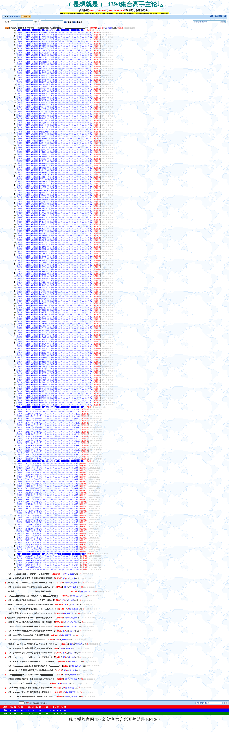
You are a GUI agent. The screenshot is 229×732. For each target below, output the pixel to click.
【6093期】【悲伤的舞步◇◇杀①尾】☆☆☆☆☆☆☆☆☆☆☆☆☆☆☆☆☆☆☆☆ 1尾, (47, 551)
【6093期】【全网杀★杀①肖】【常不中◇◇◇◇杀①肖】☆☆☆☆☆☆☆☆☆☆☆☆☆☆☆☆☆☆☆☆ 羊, (54, 114)
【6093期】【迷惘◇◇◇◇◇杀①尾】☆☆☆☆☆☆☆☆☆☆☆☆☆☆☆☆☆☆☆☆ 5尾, (47, 533)
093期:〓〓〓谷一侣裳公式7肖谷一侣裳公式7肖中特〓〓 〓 (29, 688)
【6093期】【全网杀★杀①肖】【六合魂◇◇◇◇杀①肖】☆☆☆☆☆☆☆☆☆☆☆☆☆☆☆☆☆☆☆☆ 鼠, (54, 308)
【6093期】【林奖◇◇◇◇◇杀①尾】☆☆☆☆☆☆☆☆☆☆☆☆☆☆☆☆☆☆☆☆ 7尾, (47, 466)
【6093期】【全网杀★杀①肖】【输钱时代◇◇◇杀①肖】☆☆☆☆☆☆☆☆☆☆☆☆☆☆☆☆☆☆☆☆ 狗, (54, 233)
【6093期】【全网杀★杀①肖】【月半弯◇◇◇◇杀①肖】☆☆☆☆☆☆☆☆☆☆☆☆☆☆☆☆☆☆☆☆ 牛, (54, 260)
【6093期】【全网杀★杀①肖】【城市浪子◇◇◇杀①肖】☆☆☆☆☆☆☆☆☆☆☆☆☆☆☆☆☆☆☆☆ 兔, (54, 32)
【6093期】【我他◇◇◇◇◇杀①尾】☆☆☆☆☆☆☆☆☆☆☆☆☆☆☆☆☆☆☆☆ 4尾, (47, 479)
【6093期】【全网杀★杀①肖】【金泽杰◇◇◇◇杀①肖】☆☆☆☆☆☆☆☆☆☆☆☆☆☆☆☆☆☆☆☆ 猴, (54, 129)
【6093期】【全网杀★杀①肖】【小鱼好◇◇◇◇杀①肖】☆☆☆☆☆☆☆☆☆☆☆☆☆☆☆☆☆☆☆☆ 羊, (54, 211)
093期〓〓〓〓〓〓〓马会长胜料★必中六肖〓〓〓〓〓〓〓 (29, 626)
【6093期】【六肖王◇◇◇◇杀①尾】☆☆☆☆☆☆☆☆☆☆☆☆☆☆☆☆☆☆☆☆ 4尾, (47, 515)
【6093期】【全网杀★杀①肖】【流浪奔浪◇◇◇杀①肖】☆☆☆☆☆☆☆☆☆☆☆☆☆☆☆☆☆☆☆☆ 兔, (54, 154)
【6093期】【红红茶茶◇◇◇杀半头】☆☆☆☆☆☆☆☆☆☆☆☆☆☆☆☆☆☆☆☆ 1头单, (48, 432)
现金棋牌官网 (81, 719)
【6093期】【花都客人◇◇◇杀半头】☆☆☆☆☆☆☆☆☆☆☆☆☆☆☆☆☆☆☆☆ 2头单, (48, 425)
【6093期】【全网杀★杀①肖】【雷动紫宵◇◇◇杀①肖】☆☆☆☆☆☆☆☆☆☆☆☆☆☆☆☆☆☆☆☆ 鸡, (54, 393)
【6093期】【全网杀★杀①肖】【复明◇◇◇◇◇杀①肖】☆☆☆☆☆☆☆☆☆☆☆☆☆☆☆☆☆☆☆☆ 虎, (54, 285)
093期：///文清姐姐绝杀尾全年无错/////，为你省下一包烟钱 (29, 600)
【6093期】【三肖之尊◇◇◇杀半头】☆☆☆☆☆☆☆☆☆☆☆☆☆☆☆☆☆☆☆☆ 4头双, (48, 439)
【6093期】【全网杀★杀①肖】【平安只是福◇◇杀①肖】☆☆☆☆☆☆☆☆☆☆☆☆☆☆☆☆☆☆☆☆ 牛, (54, 310)
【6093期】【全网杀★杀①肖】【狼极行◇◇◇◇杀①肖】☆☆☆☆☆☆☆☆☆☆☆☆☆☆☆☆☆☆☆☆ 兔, (54, 294)
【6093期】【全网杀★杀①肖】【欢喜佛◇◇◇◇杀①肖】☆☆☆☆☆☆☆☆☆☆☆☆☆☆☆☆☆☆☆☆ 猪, (54, 208)
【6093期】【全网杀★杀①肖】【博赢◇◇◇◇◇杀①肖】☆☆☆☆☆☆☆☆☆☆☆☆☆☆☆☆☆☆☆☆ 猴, (54, 78)
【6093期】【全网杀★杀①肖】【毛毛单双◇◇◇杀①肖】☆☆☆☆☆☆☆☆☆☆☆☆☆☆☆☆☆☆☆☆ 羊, (54, 254)
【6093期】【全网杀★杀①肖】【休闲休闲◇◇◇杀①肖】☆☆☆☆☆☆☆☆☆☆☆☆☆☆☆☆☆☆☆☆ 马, (54, 321)
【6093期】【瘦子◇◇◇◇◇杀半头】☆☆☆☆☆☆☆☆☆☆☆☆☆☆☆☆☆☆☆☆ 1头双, (48, 430)
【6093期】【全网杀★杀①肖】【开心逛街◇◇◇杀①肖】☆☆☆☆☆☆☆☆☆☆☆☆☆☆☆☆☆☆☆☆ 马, (54, 344)
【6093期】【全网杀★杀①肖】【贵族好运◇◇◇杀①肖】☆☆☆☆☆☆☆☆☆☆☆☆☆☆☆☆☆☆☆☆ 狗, (54, 247)
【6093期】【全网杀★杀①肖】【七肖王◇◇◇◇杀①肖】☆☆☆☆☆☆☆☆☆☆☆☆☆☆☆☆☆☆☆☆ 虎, (54, 292)
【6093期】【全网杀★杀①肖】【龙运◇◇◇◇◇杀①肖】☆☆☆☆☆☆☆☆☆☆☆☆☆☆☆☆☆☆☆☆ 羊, (54, 348)
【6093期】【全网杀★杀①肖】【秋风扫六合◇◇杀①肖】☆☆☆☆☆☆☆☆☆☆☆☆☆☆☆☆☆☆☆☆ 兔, (54, 380)
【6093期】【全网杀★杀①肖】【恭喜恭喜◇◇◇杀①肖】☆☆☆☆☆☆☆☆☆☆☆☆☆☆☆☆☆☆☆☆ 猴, (54, 80)
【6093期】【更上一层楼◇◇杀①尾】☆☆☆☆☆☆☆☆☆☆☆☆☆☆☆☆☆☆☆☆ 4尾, (47, 488)
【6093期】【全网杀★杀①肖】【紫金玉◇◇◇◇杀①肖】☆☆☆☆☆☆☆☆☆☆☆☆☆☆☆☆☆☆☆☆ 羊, (54, 371)
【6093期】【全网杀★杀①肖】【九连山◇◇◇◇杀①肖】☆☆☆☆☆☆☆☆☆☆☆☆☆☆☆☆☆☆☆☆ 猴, (54, 202)
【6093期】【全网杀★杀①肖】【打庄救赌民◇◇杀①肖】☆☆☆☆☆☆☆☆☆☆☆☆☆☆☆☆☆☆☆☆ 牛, (54, 278)
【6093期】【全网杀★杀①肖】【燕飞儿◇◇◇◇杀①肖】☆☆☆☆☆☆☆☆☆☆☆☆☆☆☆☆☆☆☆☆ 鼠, (54, 242)
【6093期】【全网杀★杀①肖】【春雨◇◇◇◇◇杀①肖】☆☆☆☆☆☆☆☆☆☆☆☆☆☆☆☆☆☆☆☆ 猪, (54, 287)
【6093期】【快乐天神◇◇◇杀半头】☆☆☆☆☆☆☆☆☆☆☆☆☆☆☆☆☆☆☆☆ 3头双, (48, 434)
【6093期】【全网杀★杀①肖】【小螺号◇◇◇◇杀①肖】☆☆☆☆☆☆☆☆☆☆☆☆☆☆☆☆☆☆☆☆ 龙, (54, 342)
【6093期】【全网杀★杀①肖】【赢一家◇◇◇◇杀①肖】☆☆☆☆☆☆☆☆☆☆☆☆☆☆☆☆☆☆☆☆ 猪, (54, 326)
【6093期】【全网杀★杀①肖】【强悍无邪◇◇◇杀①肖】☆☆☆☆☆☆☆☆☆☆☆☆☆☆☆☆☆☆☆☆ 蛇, (54, 120)
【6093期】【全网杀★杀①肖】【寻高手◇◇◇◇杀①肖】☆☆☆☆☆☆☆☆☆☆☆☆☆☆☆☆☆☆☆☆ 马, (54, 73)
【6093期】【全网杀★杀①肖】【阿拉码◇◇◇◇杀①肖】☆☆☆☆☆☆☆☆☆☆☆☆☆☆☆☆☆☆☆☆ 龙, (54, 166)
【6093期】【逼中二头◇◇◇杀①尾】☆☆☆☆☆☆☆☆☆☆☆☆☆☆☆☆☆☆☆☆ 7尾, (47, 527)
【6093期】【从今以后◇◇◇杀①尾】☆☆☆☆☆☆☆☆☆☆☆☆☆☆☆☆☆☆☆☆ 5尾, (47, 511)
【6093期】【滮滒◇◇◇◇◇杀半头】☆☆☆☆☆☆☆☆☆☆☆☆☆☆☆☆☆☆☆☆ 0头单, (48, 452)
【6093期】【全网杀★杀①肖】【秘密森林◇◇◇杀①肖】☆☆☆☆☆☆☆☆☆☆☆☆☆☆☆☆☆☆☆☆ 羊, (54, 272)
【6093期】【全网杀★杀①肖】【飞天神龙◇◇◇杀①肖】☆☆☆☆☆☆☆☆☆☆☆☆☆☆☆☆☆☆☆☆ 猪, (54, 215)
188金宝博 (104, 719)
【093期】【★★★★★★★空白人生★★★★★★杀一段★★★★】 (33, 644)
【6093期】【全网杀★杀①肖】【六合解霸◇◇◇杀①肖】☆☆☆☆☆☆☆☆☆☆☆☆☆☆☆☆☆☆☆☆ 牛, (54, 87)
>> (17, 703)
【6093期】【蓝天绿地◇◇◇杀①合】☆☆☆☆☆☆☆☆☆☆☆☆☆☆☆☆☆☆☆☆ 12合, (47, 556)
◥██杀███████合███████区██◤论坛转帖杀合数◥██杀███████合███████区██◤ (51, 554)
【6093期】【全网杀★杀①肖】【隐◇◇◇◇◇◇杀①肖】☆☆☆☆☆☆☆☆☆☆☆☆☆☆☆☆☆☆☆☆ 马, (54, 39)
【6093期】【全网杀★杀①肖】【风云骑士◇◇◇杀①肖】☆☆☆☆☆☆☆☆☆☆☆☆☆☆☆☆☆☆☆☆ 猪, (54, 123)
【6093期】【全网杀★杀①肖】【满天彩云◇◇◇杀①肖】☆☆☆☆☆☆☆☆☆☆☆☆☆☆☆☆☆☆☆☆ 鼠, (54, 355)
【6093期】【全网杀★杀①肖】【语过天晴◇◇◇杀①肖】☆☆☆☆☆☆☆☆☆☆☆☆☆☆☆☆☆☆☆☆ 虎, (54, 263)
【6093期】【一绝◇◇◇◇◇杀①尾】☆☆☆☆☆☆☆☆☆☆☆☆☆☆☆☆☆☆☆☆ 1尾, (47, 549)
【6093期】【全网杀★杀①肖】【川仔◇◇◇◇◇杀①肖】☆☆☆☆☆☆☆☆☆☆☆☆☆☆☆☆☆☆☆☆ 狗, (54, 107)
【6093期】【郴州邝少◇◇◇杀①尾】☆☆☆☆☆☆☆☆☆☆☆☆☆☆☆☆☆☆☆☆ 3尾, (47, 500)
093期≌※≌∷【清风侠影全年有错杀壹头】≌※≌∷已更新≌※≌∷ (31, 609)
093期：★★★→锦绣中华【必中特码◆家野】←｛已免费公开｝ (31, 661)
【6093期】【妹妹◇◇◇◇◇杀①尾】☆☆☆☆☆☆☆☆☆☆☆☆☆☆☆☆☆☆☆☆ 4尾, (47, 490)
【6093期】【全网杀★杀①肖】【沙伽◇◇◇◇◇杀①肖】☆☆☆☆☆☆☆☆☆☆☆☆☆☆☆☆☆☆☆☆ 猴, (54, 265)
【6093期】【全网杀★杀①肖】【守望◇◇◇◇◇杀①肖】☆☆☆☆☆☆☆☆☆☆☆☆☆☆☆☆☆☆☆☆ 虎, (54, 231)
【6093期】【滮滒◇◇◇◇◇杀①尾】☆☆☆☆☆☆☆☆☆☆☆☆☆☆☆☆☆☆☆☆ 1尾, (47, 540)
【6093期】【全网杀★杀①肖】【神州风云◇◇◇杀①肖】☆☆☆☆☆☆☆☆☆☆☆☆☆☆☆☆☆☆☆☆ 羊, (54, 206)
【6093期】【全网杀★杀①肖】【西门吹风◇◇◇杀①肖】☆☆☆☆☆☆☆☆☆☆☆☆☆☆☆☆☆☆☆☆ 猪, (54, 57)
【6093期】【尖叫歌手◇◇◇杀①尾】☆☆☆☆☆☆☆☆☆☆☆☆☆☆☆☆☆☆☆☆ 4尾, (47, 522)
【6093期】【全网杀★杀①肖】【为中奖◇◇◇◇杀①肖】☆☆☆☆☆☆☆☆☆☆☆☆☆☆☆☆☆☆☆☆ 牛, (54, 290)
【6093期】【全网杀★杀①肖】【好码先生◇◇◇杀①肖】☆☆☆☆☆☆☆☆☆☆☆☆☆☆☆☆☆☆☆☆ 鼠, (54, 186)
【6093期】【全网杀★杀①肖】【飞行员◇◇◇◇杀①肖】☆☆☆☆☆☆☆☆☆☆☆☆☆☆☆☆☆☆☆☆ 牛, (54, 50)
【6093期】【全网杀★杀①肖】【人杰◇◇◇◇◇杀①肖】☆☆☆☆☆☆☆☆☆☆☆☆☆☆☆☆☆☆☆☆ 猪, (54, 41)
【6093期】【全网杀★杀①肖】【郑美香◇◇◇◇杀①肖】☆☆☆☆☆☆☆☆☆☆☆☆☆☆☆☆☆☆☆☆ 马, (54, 303)
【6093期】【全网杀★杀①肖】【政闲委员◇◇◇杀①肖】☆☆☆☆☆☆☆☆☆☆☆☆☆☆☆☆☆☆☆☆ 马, (54, 157)
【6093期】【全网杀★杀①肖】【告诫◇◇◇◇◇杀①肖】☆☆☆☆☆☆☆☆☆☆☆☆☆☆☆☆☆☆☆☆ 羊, (54, 317)
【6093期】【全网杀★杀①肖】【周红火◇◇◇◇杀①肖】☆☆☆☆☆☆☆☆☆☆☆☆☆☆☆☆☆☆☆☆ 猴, (54, 195)
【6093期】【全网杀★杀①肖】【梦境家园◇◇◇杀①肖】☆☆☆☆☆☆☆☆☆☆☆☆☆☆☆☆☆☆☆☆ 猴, (54, 238)
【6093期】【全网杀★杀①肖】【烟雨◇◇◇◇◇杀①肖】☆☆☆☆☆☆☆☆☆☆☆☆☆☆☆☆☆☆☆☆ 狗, (54, 143)
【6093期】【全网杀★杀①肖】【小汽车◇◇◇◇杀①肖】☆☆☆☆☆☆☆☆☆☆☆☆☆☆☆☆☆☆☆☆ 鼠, (54, 37)
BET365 (153, 719)
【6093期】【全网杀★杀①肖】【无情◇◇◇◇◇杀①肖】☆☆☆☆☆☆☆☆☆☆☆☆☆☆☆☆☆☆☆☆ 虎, (54, 258)
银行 (225, 16)
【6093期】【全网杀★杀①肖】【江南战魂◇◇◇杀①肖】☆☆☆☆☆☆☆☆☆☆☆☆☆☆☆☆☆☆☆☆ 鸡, (54, 236)
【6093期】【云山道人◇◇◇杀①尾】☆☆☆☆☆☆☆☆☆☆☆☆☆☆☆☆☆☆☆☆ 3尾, (47, 468)
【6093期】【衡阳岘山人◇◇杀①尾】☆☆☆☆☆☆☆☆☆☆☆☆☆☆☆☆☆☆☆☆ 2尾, (47, 506)
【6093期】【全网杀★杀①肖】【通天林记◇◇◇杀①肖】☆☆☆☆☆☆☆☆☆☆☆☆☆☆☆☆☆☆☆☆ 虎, (54, 375)
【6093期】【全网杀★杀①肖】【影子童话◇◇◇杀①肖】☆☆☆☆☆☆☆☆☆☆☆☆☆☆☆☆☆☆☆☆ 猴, (54, 249)
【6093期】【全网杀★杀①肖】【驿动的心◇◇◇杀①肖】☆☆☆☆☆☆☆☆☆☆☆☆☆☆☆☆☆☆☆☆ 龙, (54, 69)
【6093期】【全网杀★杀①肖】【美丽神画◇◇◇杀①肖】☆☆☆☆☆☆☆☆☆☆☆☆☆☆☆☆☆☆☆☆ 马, (54, 396)
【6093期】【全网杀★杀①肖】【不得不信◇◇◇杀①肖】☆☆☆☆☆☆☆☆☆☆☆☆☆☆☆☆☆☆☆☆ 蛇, (54, 369)
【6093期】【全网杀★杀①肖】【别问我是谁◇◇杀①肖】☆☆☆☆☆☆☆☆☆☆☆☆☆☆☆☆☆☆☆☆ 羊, (54, 190)
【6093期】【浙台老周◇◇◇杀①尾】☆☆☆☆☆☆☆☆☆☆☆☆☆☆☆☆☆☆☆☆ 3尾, (47, 481)
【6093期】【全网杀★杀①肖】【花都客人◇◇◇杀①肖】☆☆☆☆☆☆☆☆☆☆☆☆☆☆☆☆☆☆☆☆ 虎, (54, 60)
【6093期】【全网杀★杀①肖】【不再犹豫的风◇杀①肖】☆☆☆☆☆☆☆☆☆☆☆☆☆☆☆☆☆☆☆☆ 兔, (54, 179)
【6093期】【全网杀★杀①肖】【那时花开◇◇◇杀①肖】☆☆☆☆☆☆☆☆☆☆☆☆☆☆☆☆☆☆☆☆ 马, (54, 89)
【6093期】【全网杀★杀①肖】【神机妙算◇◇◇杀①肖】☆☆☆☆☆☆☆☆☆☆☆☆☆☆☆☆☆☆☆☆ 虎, (54, 402)
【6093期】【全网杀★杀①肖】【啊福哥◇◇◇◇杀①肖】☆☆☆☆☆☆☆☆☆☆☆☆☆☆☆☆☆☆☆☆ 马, (54, 398)
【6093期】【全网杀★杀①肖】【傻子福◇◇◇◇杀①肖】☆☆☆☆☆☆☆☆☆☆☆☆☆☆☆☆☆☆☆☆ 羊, (54, 46)
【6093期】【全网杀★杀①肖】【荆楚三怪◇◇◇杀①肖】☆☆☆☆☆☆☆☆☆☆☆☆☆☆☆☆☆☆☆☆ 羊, (54, 400)
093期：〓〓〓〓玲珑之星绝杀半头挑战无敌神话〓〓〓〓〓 (29, 631)
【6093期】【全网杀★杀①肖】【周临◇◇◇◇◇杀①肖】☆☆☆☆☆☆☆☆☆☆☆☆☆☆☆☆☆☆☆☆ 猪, (54, 75)
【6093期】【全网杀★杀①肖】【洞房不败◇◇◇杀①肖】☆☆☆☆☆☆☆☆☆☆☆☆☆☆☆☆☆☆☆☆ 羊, (54, 357)
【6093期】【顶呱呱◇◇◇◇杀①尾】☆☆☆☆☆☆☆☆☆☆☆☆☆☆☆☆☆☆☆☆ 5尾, (47, 520)
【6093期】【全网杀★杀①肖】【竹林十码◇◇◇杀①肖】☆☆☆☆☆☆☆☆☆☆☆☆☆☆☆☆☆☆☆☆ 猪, (54, 141)
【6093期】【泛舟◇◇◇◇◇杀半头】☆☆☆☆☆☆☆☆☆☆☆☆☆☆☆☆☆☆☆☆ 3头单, (48, 450)
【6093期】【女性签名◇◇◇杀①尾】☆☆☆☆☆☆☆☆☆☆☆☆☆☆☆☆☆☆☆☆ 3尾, (47, 545)
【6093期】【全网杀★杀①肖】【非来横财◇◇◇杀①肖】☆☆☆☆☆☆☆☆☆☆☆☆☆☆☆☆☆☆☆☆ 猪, (54, 362)
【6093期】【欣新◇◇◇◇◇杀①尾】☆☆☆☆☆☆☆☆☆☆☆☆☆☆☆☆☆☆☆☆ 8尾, (47, 486)
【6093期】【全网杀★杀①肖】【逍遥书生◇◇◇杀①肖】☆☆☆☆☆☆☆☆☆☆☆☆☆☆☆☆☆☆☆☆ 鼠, (54, 276)
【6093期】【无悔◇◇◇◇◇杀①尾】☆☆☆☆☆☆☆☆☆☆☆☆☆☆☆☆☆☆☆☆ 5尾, (47, 531)
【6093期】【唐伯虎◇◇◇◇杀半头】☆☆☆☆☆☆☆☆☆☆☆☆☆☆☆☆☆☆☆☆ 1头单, (48, 409)
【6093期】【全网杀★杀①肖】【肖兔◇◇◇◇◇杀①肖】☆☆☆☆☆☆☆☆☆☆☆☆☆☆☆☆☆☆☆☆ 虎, (54, 71)
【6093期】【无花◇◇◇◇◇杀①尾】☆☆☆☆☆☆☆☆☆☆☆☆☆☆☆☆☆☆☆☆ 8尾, (47, 542)
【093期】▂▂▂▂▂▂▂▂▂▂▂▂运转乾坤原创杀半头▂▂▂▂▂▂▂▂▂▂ (37, 591)
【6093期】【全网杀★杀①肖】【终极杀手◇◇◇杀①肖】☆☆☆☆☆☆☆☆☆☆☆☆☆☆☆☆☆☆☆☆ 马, (54, 337)
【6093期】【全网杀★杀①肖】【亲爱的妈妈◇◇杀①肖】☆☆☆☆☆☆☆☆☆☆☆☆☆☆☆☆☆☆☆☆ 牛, (54, 84)
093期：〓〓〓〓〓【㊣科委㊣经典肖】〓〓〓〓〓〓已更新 (29, 648)
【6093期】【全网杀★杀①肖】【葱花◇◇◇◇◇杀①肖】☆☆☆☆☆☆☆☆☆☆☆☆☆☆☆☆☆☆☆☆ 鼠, (54, 226)
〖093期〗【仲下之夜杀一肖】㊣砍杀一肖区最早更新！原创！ (30, 583)
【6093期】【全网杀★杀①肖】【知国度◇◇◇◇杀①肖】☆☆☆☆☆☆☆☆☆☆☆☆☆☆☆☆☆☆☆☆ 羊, (54, 116)
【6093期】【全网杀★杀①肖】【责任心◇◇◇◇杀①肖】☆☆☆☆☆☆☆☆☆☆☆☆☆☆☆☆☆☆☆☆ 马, (54, 389)
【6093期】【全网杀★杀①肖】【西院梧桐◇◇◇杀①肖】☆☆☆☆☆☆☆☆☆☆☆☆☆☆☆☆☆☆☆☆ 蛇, (54, 172)
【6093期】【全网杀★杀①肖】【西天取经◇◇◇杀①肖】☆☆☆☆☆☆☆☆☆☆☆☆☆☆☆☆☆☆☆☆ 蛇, (54, 391)
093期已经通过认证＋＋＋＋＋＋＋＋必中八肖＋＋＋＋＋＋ (29, 613)
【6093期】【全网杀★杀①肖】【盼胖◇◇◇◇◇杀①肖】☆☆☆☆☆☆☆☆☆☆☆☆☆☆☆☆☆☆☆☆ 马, (54, 105)
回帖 (101, 28)
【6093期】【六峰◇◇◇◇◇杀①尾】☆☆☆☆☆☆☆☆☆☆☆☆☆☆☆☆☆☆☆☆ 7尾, (47, 497)
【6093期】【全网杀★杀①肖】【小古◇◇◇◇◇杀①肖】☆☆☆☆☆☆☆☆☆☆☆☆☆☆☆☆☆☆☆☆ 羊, (54, 335)
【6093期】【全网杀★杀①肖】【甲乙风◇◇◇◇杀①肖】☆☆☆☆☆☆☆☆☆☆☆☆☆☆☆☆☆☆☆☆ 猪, (54, 66)
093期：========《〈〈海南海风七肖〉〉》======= (27, 683)
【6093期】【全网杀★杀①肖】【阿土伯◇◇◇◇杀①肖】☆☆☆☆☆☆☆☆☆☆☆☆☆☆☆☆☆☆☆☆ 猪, (54, 181)
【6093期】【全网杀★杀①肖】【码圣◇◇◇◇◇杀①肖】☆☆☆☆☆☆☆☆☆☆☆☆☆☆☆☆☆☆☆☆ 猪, (54, 125)
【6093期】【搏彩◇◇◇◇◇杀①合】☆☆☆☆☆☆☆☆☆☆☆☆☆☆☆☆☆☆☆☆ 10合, (47, 569)
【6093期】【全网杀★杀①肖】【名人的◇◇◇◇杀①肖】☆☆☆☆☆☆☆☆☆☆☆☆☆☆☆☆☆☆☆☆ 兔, (54, 148)
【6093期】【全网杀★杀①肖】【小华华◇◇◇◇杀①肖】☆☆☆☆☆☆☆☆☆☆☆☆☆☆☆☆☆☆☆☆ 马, (54, 102)
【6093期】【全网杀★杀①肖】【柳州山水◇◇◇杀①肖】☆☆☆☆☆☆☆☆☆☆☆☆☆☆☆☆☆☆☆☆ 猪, (54, 55)
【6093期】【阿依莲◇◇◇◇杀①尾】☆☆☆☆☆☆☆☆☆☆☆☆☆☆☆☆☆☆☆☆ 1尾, (47, 547)
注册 (216, 16)
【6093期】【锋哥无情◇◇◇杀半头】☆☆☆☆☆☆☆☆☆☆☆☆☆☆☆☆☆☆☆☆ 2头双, (48, 436)
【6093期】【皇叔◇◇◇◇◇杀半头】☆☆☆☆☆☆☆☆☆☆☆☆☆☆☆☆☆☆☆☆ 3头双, (48, 454)
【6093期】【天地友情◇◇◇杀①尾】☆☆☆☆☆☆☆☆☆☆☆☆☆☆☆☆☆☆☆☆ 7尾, (47, 477)
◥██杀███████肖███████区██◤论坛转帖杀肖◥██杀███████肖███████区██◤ (50, 30)
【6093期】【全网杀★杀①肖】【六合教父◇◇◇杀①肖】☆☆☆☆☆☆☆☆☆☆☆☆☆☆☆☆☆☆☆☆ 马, (54, 213)
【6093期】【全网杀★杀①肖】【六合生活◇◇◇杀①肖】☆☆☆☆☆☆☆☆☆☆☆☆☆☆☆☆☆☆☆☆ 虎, (54, 378)
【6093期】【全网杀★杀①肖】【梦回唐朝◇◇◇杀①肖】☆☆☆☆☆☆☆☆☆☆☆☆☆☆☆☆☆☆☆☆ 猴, (54, 168)
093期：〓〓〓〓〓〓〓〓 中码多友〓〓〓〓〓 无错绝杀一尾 (30, 587)
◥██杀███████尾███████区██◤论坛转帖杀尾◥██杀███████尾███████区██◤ (50, 461)
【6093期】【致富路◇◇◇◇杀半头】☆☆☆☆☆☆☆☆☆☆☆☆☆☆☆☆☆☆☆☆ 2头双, (48, 441)
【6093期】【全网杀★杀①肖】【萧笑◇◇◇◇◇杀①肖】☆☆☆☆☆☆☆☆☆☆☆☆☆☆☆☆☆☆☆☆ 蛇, (54, 184)
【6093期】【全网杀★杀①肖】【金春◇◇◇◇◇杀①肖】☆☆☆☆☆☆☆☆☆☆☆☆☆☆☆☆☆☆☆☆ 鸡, (54, 269)
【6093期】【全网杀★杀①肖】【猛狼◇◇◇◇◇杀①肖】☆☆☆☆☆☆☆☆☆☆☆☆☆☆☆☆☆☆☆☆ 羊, (54, 150)
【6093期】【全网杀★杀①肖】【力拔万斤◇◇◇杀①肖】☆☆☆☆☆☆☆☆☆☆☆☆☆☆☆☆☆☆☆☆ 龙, (54, 229)
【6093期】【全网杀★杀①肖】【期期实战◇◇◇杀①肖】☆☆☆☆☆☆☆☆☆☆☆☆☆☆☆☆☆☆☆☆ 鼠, (54, 64)
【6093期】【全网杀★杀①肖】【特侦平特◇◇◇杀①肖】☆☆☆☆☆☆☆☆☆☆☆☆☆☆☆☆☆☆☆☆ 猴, (54, 267)
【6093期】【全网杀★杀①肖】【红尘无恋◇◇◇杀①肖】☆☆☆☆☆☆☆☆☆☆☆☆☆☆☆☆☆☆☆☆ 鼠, (54, 373)
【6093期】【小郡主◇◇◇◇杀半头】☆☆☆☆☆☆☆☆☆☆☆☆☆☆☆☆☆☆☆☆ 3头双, (48, 459)
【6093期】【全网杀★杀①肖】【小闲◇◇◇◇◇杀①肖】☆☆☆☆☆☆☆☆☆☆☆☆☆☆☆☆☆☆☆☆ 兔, (54, 170)
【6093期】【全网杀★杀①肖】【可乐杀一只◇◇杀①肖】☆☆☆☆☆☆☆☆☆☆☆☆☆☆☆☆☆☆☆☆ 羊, (54, 127)
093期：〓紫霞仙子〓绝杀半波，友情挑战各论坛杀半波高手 (29, 578)
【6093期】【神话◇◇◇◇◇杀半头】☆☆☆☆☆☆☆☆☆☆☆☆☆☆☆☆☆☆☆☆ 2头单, (48, 412)
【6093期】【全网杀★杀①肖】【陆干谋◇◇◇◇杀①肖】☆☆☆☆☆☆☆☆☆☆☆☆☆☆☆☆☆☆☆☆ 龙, (54, 159)
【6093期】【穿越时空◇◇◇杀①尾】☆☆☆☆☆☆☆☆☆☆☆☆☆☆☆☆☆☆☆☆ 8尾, (47, 475)
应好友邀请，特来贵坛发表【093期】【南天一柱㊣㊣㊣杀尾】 (30, 618)
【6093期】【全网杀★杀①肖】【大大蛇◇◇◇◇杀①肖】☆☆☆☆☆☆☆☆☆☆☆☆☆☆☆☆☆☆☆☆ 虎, (54, 283)
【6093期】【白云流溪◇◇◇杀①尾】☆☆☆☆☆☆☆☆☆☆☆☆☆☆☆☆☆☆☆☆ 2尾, (47, 504)
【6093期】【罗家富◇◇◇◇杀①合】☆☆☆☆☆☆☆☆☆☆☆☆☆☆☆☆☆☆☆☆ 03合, (47, 565)
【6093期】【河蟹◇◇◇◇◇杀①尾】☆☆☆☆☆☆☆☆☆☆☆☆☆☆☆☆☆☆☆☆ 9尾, (47, 513)
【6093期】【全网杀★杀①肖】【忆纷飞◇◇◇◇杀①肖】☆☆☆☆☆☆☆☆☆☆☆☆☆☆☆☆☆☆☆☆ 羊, (54, 333)
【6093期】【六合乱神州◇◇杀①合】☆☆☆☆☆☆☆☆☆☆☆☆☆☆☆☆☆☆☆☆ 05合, (47, 567)
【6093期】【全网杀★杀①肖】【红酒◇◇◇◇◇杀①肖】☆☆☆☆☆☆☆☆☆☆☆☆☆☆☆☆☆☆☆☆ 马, (54, 161)
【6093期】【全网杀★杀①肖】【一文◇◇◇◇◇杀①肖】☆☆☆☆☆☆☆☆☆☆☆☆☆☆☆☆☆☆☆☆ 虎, (54, 301)
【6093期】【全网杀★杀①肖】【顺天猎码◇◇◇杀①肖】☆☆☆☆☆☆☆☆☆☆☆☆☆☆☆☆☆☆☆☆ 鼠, (54, 163)
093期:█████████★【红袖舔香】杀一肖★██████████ (30, 675)
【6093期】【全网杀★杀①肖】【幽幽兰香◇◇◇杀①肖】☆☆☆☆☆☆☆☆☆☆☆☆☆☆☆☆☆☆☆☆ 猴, (54, 251)
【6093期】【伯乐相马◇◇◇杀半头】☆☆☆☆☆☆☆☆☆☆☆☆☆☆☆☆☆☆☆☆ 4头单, (48, 416)
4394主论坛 (14, 16)
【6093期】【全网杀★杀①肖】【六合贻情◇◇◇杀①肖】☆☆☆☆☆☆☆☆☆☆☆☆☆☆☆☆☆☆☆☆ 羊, (54, 353)
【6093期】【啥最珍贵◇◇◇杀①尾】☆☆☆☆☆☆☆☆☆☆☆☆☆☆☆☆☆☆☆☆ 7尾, (47, 472)
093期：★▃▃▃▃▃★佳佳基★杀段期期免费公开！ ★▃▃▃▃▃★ (34, 666)
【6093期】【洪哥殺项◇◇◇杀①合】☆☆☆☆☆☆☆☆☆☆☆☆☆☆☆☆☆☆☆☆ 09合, (47, 560)
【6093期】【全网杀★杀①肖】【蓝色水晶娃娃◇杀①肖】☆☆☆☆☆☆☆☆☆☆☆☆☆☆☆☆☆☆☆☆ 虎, (54, 330)
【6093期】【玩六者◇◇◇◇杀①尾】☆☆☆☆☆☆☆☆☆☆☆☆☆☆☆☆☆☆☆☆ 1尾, (47, 484)
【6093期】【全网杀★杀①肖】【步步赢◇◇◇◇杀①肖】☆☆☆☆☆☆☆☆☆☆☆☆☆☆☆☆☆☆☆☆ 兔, (54, 93)
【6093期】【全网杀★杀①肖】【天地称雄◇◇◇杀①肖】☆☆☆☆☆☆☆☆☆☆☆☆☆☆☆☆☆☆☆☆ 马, (54, 384)
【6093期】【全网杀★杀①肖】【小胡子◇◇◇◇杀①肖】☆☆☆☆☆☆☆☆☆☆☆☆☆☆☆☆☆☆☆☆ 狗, (54, 48)
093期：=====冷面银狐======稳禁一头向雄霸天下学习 (28, 635)
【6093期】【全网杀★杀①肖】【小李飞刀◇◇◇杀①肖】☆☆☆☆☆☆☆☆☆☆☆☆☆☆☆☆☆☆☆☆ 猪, (54, 314)
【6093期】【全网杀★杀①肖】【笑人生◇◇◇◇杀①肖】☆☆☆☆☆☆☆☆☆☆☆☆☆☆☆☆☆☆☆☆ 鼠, (54, 204)
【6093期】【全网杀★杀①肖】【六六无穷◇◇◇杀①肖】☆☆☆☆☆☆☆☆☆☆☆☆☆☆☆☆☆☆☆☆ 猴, (54, 109)
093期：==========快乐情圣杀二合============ (26, 640)
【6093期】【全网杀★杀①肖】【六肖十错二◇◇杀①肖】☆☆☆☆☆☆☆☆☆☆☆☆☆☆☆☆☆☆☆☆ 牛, (54, 351)
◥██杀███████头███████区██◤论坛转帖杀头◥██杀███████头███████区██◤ (50, 407)
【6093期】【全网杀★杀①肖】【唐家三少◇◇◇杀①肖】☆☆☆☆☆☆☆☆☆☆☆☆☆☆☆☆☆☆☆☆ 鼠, (54, 256)
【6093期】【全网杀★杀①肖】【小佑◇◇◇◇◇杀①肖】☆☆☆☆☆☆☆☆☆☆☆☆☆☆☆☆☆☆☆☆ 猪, (54, 224)
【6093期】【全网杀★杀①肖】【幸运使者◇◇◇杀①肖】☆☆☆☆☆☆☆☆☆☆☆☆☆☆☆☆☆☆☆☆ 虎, (54, 240)
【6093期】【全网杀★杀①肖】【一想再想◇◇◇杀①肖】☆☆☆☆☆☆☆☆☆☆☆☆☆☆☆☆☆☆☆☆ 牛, (54, 152)
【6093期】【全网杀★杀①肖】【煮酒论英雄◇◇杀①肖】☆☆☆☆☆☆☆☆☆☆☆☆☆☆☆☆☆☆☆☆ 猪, (54, 199)
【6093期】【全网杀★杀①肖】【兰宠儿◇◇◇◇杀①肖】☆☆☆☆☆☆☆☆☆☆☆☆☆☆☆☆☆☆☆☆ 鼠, (54, 222)
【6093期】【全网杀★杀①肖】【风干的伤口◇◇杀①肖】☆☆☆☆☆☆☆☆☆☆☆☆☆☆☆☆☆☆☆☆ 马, (54, 62)
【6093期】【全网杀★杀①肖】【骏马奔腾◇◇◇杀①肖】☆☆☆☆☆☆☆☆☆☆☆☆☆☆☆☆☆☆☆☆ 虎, (54, 305)
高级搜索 (35, 703)
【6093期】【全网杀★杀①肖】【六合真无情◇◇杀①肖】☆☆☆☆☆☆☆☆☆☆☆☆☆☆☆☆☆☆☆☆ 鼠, (54, 132)
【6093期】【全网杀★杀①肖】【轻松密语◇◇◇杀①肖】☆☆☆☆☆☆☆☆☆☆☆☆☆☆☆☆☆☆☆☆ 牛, (54, 274)
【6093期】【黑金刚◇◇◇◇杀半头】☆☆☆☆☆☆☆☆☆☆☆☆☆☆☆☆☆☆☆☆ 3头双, (48, 421)
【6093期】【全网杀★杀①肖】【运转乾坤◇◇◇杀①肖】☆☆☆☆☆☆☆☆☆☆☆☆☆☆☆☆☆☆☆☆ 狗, (54, 98)
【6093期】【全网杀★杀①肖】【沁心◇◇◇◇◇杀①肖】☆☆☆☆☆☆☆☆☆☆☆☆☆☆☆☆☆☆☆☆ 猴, (54, 328)
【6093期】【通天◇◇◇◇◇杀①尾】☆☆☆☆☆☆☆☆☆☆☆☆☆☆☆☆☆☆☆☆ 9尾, (47, 518)
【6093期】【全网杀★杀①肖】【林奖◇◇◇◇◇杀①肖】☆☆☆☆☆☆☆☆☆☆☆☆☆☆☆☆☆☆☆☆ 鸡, (54, 96)
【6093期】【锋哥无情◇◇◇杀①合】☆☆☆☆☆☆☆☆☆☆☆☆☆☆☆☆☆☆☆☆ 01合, (47, 563)
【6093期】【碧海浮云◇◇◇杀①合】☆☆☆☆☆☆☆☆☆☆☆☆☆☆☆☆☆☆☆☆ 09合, (47, 558)
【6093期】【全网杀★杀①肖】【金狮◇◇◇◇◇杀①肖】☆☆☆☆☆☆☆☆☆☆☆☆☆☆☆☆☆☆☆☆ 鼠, (54, 220)
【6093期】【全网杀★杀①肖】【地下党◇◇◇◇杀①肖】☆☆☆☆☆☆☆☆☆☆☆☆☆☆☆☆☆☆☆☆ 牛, (54, 188)
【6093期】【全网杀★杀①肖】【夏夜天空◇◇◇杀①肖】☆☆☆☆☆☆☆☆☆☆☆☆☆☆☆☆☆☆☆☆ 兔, (54, 100)
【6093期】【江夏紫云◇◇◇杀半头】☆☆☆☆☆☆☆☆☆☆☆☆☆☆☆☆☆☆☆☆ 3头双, (48, 414)
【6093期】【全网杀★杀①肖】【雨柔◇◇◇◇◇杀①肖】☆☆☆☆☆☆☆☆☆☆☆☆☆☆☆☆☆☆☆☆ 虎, (54, 134)
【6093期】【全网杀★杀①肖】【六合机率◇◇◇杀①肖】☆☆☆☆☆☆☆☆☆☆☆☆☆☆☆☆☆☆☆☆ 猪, (54, 324)
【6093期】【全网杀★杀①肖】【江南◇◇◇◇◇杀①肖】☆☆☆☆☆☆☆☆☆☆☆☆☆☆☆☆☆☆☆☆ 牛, (54, 339)
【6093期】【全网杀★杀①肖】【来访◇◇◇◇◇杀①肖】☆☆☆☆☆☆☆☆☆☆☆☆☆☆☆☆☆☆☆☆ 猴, (54, 217)
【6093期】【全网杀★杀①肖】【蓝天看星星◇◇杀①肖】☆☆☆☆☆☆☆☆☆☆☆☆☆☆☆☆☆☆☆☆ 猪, (54, 53)
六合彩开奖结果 (130, 719)
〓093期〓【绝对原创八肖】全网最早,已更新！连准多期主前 (30, 605)
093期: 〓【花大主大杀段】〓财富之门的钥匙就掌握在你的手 (30, 670)
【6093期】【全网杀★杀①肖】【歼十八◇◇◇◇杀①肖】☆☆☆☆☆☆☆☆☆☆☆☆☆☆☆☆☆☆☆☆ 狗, (54, 364)
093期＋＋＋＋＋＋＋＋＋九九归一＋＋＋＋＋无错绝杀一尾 (29, 657)
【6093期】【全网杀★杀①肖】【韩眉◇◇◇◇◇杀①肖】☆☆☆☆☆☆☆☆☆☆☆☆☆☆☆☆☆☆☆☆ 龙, (54, 245)
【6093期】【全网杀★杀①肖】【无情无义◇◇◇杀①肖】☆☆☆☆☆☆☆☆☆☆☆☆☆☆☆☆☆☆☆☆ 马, (54, 111)
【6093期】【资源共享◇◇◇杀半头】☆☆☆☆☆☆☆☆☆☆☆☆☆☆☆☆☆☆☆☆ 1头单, (48, 445)
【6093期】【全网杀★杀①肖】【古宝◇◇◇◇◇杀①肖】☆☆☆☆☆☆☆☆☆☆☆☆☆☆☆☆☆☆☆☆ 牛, (54, 387)
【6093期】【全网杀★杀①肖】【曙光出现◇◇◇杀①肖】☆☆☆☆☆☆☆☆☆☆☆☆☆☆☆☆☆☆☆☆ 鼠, (54, 346)
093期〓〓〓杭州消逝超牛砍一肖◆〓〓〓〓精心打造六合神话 (30, 679)
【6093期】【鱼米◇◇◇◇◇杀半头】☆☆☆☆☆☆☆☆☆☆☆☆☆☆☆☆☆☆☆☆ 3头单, (48, 423)
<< (2, 703)
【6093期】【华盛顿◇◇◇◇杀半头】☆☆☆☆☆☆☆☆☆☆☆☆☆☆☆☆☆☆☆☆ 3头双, (48, 448)
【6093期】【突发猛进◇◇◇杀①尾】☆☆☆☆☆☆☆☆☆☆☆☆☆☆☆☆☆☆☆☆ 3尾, (47, 470)
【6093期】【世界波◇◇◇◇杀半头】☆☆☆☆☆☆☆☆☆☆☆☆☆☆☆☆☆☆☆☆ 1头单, (48, 427)
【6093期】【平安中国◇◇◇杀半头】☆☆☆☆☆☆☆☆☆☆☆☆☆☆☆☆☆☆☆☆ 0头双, (48, 443)
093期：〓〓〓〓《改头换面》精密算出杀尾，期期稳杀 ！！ (30, 692)
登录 (220, 16)
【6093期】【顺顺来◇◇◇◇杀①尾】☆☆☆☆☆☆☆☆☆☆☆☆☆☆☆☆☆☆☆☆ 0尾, (47, 502)
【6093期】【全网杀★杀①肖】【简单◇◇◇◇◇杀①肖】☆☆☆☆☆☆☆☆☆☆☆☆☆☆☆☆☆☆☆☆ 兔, (54, 136)
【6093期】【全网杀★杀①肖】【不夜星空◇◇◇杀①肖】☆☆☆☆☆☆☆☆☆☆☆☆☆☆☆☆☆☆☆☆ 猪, (54, 312)
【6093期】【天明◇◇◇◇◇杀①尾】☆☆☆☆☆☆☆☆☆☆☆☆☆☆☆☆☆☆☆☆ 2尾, (47, 509)
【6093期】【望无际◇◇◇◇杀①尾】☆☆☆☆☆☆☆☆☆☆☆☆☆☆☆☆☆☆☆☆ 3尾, (47, 463)
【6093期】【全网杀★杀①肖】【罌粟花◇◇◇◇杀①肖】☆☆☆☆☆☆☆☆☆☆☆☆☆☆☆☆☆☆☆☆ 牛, (54, 82)
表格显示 (43, 703)
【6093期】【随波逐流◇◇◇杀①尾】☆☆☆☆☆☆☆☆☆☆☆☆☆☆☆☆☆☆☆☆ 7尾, (47, 493)
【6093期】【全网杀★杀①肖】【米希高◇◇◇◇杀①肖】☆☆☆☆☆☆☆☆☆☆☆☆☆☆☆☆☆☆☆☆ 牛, (54, 91)
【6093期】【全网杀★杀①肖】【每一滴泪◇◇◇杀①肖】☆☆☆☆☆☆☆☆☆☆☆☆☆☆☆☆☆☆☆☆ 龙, (54, 138)
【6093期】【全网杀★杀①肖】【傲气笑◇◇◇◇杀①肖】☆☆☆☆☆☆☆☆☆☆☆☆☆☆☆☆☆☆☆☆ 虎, (54, 281)
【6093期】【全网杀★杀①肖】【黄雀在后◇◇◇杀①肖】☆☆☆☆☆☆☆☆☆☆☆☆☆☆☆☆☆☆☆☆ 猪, (54, 145)
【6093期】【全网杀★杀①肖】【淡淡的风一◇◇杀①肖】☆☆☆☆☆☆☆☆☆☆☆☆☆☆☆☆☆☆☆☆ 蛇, (54, 177)
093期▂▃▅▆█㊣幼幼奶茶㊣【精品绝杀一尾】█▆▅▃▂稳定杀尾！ (33, 596)
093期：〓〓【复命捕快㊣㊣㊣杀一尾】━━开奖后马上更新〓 (30, 696)
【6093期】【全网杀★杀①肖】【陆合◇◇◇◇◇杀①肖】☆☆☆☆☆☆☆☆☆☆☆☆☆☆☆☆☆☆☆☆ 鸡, (54, 405)
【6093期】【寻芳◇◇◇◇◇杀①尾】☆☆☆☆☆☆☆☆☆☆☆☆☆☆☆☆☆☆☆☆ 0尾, (47, 536)
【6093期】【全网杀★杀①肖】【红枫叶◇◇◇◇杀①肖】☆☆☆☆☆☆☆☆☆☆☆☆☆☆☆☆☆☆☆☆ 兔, (54, 35)
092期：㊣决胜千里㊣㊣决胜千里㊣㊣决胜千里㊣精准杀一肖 (29, 653)
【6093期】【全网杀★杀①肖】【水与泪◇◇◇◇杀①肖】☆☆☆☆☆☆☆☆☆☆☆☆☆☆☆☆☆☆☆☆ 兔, (54, 366)
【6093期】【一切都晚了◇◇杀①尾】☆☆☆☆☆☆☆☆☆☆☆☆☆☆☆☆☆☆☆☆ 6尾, (47, 524)
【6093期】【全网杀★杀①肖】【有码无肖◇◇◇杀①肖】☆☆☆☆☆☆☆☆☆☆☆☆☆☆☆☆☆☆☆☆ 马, (54, 319)
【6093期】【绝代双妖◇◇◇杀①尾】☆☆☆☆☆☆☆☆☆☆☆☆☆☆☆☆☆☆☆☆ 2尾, (47, 529)
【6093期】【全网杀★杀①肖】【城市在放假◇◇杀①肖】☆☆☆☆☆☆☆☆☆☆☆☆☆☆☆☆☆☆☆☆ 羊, (54, 197)
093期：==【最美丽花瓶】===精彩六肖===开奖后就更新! (28, 574)
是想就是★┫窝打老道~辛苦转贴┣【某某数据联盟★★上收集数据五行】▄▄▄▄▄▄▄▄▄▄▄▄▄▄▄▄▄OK (48, 28)
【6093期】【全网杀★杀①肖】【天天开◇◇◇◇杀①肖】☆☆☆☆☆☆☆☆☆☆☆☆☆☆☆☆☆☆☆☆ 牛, (54, 296)
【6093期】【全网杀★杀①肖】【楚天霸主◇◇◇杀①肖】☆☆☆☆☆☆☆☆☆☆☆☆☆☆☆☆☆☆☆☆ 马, (54, 299)
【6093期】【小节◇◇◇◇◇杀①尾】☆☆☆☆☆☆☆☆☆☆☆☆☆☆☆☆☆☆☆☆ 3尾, (47, 495)
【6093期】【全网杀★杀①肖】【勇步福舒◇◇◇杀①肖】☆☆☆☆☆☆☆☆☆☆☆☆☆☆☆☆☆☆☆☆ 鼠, (54, 44)
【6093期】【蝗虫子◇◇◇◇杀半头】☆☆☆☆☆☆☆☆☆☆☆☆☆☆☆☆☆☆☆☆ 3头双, (48, 457)
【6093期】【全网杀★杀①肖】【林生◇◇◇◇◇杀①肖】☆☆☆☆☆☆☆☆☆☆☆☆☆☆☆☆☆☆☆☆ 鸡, (54, 118)
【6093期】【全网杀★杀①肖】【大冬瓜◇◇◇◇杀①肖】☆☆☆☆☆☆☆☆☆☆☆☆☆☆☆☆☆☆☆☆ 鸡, (54, 360)
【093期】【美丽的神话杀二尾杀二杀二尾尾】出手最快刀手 (29, 622)
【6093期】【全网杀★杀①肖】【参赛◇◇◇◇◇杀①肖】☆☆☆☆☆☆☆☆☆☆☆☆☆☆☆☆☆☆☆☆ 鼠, (54, 193)
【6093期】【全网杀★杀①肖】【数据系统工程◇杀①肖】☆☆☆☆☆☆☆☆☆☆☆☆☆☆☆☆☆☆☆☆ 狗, (54, 175)
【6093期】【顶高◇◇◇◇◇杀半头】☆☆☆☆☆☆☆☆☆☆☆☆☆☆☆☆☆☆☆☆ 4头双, (48, 418)
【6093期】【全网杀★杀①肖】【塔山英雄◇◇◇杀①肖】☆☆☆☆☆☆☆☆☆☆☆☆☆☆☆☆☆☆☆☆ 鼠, (54, 382)
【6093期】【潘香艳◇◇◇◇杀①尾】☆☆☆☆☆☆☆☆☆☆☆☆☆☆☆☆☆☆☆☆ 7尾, (47, 538)
